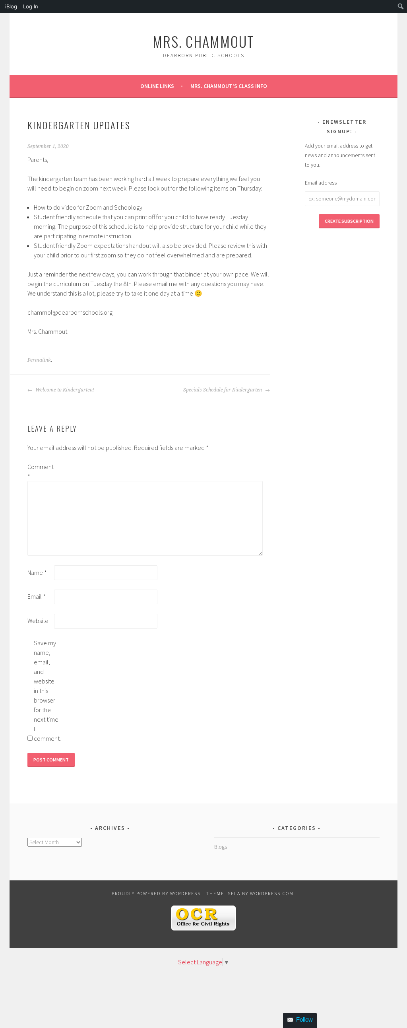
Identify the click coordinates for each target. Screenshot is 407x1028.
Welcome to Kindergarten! (64, 390)
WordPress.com (272, 893)
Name (37, 572)
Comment (40, 471)
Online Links (157, 86)
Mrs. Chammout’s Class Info (228, 86)
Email (36, 596)
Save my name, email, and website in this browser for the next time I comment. (46, 690)
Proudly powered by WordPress (156, 893)
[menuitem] (10, 6)
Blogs (220, 846)
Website (37, 621)
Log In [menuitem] (30, 6)
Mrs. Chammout (203, 41)
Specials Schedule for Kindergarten (223, 390)
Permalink (39, 360)
